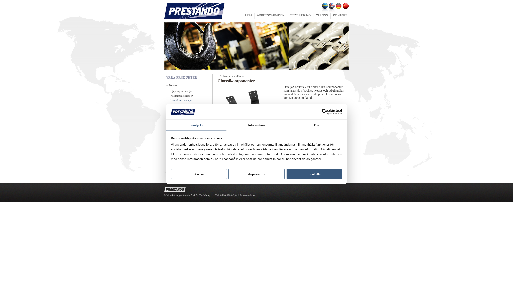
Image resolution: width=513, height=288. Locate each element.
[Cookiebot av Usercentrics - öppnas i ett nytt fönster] (324, 112)
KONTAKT (340, 15)
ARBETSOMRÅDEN (271, 15)
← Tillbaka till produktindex (230, 75)
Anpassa (254, 174)
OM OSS (322, 15)
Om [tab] (316, 125)
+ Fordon (172, 85)
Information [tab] (256, 125)
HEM (248, 15)
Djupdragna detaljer (181, 91)
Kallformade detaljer (182, 95)
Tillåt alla (314, 174)
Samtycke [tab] (196, 125)
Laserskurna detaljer (181, 100)
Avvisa (199, 174)
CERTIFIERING (300, 15)
